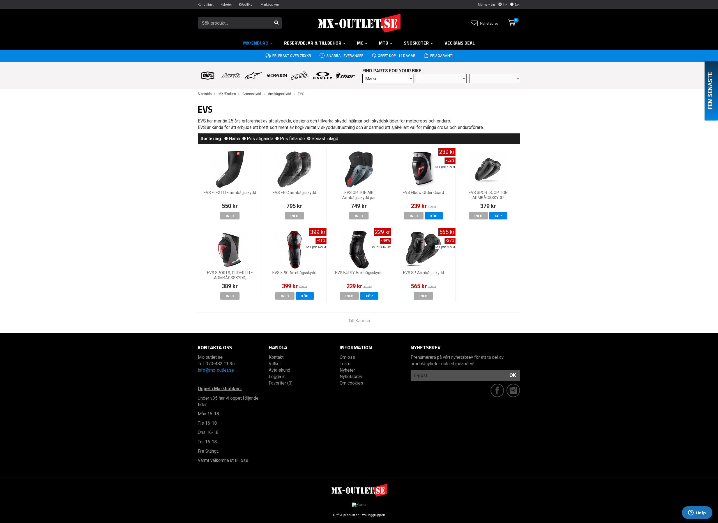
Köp (433, 216)
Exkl (517, 4)
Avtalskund (279, 370)
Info (230, 216)
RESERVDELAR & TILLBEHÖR (312, 43)
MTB (383, 43)
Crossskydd (252, 94)
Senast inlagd (325, 138)
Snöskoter (416, 43)
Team (345, 363)
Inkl (505, 4)
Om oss (347, 357)
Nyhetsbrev (489, 23)
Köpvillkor (246, 4)
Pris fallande (292, 138)
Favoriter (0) (281, 383)
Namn (234, 138)
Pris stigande (260, 138)
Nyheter (226, 4)
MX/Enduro (255, 43)
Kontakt (276, 357)
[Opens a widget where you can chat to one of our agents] (697, 513)
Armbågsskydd (279, 94)
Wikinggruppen (373, 515)
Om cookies (351, 383)
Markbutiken (270, 4)
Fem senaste (710, 90)
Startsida (205, 94)
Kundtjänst (205, 4)
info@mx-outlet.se (216, 370)
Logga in (277, 376)
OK (512, 375)
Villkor (275, 363)
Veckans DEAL (460, 43)
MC (360, 43)
